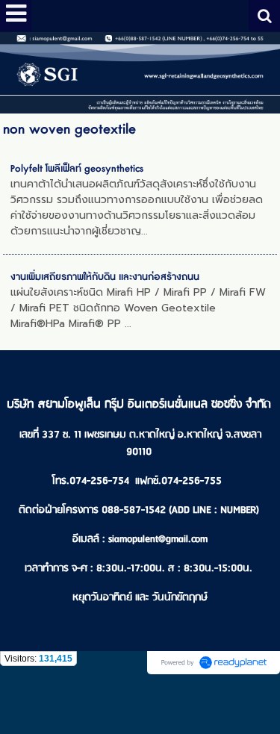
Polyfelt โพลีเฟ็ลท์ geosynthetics (76, 168)
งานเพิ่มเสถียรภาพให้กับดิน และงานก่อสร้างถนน (104, 277)
